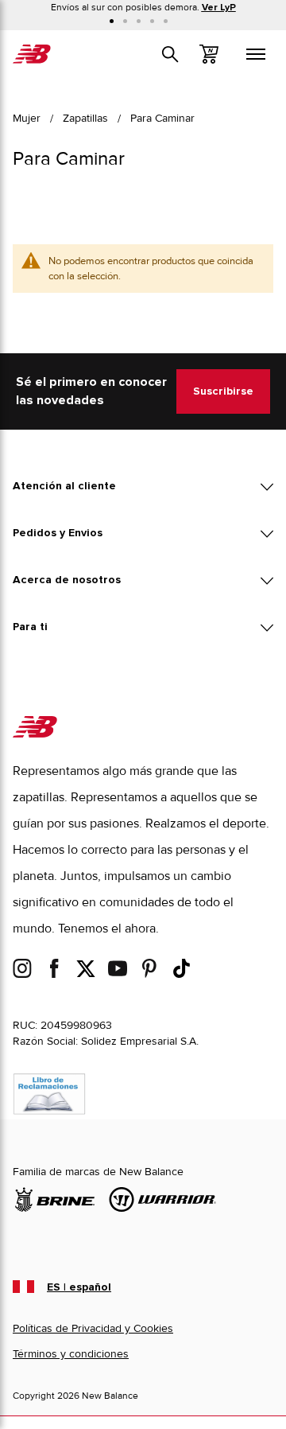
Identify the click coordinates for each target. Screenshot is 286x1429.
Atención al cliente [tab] (64, 486)
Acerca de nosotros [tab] (67, 580)
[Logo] (35, 734)
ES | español (79, 1287)
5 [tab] (166, 21)
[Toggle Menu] (255, 54)
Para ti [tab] (30, 627)
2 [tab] (125, 21)
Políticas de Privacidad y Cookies (93, 1328)
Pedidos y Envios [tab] (57, 533)
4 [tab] (152, 21)
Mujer (27, 118)
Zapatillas (85, 118)
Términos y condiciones (71, 1354)
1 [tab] (112, 21)
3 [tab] (139, 21)
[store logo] (32, 54)
